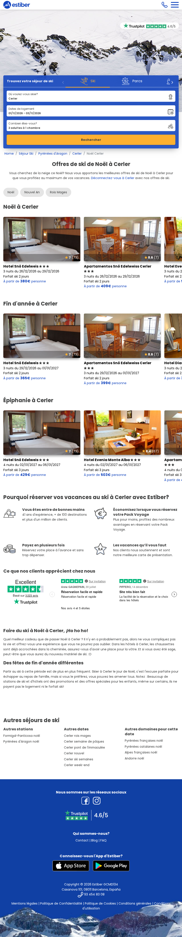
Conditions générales (135, 903)
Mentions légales (25, 903)
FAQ (103, 840)
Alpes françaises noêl (141, 752)
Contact (82, 840)
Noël (11, 192)
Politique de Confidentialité (61, 903)
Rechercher (91, 140)
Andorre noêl (134, 758)
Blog (94, 840)
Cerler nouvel (74, 753)
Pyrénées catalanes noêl (143, 747)
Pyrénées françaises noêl (144, 741)
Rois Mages (58, 192)
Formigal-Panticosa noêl (21, 736)
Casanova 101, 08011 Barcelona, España (91, 889)
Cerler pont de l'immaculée (84, 747)
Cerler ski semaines (78, 759)
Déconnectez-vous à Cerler (112, 178)
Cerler (77, 153)
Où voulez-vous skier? (23, 94)
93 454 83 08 (94, 894)
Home (9, 153)
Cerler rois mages (77, 736)
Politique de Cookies (100, 903)
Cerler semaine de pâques (84, 741)
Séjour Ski (26, 153)
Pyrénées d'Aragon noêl (21, 741)
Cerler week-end (76, 765)
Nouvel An (32, 192)
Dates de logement (21, 109)
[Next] (172, 82)
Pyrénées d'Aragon (52, 153)
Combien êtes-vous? (22, 123)
